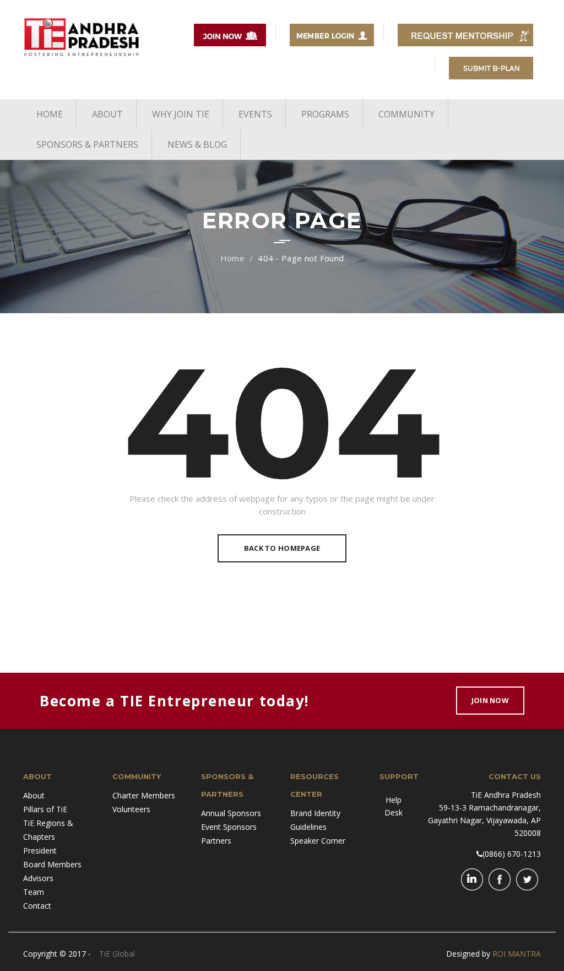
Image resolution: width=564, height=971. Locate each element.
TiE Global (117, 953)
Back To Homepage (282, 548)
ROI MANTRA (516, 953)
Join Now (490, 700)
